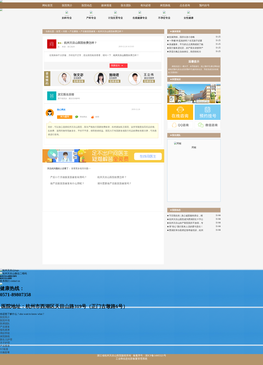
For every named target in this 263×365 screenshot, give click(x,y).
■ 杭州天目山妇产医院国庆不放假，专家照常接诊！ (185, 223)
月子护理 (5, 342)
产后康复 (74, 31)
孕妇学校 (5, 333)
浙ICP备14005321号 (155, 355)
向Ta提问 (64, 116)
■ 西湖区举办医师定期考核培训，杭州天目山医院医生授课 (185, 230)
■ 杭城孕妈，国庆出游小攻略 (181, 37)
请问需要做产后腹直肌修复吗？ (114, 183)
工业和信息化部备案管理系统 (131, 358)
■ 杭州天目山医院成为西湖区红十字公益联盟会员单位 (185, 219)
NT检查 (4, 349)
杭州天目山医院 (120, 55)
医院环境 (5, 320)
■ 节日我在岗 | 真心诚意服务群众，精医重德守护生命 (185, 216)
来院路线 (5, 336)
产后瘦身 (5, 346)
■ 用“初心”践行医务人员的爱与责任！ (185, 226)
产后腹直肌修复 (88, 31)
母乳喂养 (5, 330)
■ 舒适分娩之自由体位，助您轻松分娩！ (184, 52)
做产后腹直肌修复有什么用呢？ (67, 183)
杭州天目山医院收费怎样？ (112, 177)
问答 (65, 31)
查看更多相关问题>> (81, 168)
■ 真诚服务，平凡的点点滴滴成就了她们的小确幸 (185, 44)
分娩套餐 (5, 352)
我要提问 (115, 65)
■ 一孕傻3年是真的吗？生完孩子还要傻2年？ (184, 41)
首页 (58, 31)
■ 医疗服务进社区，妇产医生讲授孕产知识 (185, 48)
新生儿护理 (6, 339)
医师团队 (5, 323)
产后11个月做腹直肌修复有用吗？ (68, 177)
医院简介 (5, 317)
